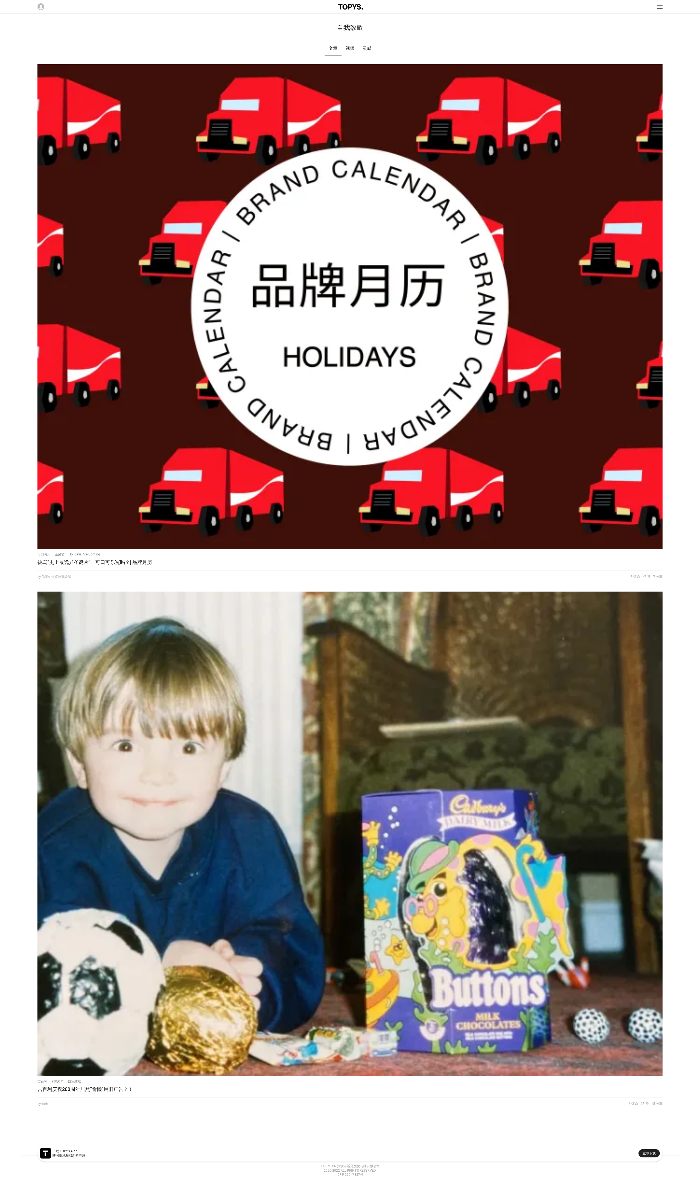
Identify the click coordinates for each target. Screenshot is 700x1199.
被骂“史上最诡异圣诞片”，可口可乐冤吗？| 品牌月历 (94, 562)
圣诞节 (60, 554)
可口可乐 (44, 554)
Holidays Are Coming (84, 554)
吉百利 (42, 1081)
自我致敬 (74, 1081)
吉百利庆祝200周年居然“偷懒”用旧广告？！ (85, 1089)
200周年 (57, 1081)
